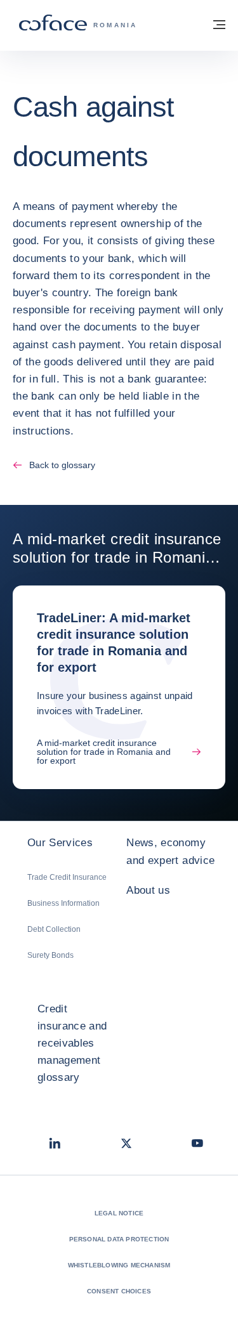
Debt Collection (54, 929)
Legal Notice (119, 1213)
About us (148, 890)
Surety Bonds (50, 955)
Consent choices (119, 1291)
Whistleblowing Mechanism (119, 1265)
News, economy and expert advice (170, 851)
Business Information (63, 903)
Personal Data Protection (119, 1239)
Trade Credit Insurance (67, 877)
